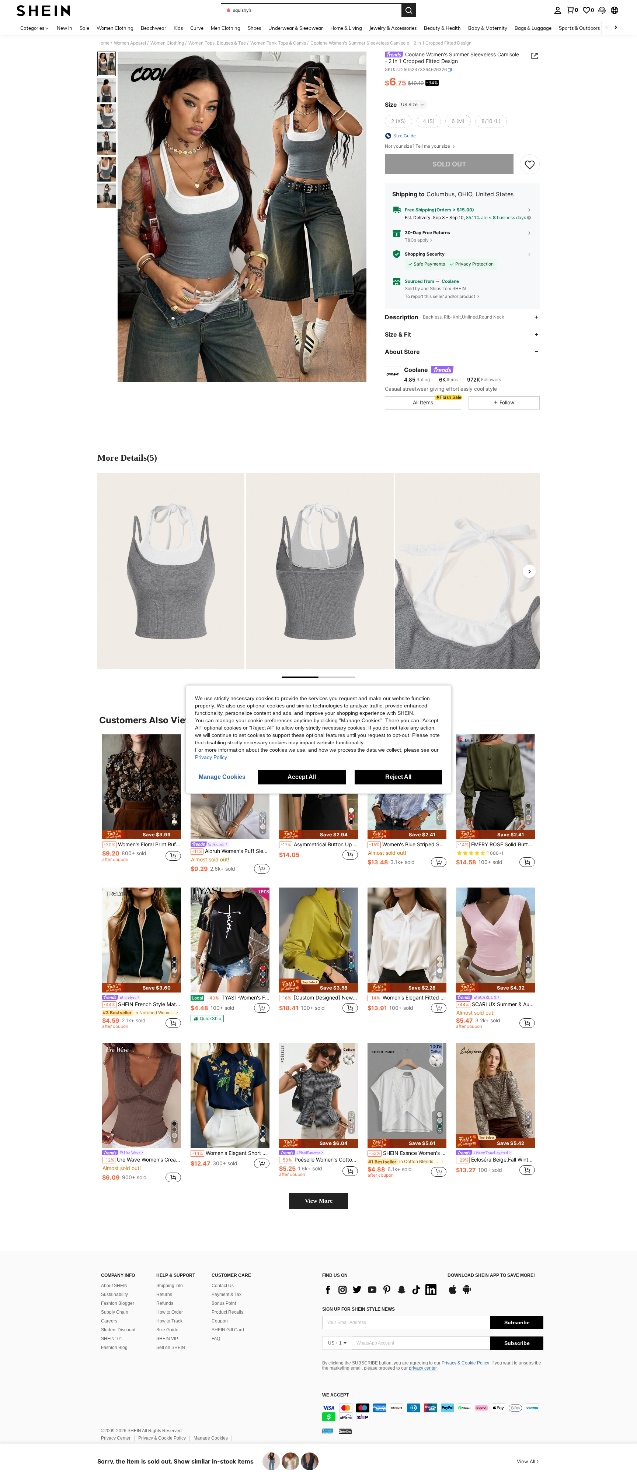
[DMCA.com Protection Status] (345, 1431)
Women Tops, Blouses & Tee (217, 43)
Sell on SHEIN (170, 1347)
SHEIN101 (111, 1338)
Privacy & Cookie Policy (465, 1363)
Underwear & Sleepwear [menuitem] (295, 28)
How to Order (169, 1312)
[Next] (529, 571)
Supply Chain (114, 1312)
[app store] (453, 1293)
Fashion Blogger (117, 1303)
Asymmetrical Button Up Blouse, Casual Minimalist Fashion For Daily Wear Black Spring (319, 844)
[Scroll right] (615, 28)
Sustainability (114, 1294)
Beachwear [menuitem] (153, 28)
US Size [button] (409, 104)
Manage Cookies (211, 1438)
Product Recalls (227, 1312)
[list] (381, 1289)
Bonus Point (224, 1303)
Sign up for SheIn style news (358, 1309)
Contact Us (223, 1285)
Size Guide (167, 1329)
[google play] (467, 1293)
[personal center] (557, 10)
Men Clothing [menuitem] (225, 28)
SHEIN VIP (167, 1338)
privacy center (422, 1368)
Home (103, 43)
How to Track (169, 1321)
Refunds (164, 1303)
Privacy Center (115, 1438)
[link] (572, 10)
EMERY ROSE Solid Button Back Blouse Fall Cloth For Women (496, 844)
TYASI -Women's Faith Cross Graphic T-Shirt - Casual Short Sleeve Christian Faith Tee (230, 998)
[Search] (408, 10)
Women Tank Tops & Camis (278, 43)
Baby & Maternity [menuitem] (487, 28)
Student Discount (118, 1329)
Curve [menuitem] (196, 28)
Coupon (220, 1321)
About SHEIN (114, 1285)
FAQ (216, 1338)
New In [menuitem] (64, 28)
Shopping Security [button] (425, 254)
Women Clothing (167, 43)
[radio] (398, 121)
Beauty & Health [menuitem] (442, 28)
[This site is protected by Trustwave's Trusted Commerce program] (327, 1431)
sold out (449, 164)
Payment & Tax (226, 1294)
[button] (602, 10)
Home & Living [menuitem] (346, 28)
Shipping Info (169, 1285)
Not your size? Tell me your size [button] (418, 146)
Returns (164, 1294)
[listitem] (141, 804)
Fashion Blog (114, 1347)
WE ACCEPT (335, 1395)
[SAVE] (530, 164)
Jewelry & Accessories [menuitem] (393, 28)
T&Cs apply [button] (417, 240)
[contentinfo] (432, 1412)
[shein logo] (43, 10)
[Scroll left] (606, 28)
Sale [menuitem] (84, 28)
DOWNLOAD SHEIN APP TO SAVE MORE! (491, 1275)
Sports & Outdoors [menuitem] (579, 28)
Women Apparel (130, 43)
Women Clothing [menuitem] (115, 28)
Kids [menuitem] (178, 28)
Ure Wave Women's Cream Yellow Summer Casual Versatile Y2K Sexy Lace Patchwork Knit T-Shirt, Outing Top (142, 1160)
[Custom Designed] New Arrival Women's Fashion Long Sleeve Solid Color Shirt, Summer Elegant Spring (319, 998)
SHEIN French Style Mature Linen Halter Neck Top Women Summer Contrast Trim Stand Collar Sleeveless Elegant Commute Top (142, 1004)
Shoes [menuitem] (254, 28)
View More (319, 1201)
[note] (141, 834)
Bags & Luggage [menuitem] (533, 28)
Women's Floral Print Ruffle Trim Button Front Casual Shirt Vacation (142, 844)
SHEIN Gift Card (228, 1329)
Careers (109, 1321)
